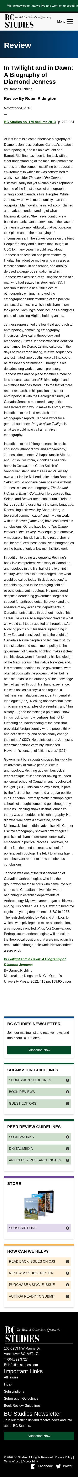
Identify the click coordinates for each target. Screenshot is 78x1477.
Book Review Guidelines (22, 1405)
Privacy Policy (63, 1457)
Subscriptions (23, 1228)
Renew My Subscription (31, 1273)
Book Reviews (22, 1092)
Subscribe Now (39, 1050)
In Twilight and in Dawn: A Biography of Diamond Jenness (35, 962)
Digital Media (21, 1148)
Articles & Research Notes (35, 1160)
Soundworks (21, 1137)
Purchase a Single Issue (32, 1285)
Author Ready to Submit (32, 1296)
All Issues (11, 1377)
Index (8, 1384)
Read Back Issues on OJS (32, 1261)
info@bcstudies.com (23, 1365)
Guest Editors (22, 1103)
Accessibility (30, 1461)
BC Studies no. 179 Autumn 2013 (30, 122)
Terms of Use (12, 1461)
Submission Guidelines (30, 1080)
